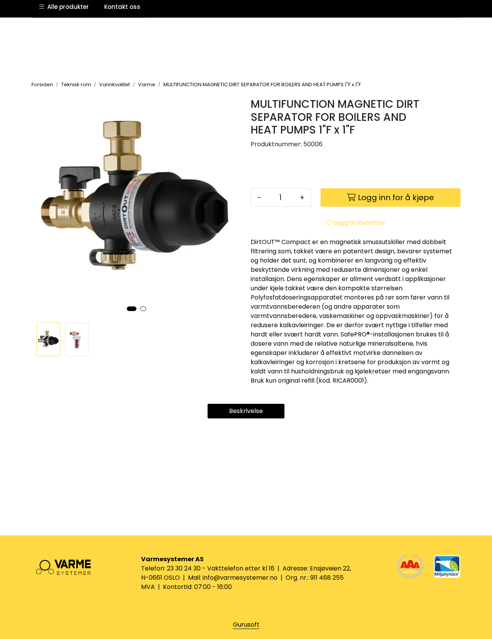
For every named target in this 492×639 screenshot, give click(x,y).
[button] (131, 308)
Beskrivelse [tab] (246, 410)
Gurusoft (246, 624)
